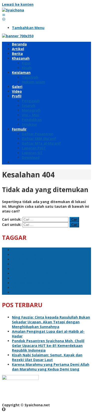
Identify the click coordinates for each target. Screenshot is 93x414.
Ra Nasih (20, 264)
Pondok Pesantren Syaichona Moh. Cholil (48, 273)
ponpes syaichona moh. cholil (38, 283)
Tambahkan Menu (28, 27)
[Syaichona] (13, 10)
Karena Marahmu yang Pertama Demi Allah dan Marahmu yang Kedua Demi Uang (50, 367)
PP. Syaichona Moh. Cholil (34, 292)
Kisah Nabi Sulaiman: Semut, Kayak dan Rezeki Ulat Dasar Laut (47, 357)
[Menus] (3, 14)
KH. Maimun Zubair (28, 259)
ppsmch (19, 250)
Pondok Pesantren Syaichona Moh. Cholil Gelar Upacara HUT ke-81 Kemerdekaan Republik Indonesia (48, 345)
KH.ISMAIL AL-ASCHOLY (32, 278)
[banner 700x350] (17, 36)
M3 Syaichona (24, 254)
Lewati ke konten (17, 4)
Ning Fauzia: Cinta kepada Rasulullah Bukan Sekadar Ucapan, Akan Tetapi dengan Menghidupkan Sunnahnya (51, 322)
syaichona (21, 268)
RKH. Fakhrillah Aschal (31, 287)
